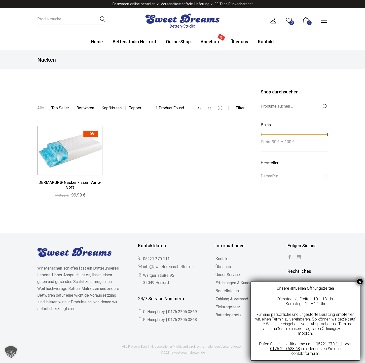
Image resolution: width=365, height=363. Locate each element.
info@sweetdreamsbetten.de (168, 266)
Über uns (239, 41)
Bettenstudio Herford (134, 41)
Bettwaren (85, 108)
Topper (135, 108)
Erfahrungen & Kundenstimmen (242, 283)
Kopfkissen (112, 108)
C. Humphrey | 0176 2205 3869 (170, 311)
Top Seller (60, 108)
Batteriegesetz (229, 315)
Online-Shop (178, 41)
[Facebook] (290, 257)
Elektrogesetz (228, 307)
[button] (11, 352)
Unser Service (228, 274)
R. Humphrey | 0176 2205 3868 (170, 319)
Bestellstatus (227, 290)
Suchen (322, 106)
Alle (40, 108)
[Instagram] (299, 257)
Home (97, 41)
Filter (240, 108)
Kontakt (266, 41)
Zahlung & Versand (232, 299)
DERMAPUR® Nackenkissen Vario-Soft (70, 185)
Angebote (210, 41)
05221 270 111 (156, 258)
